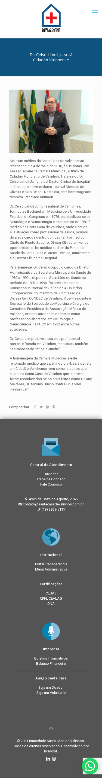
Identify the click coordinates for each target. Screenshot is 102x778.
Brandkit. (51, 751)
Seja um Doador (51, 687)
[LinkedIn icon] (48, 758)
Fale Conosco (51, 484)
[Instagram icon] (54, 758)
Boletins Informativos (51, 658)
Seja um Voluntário (51, 693)
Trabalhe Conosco (51, 479)
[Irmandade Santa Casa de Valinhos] (51, 18)
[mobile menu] (94, 11)
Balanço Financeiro (51, 663)
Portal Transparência (51, 564)
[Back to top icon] (51, 728)
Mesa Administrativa (51, 569)
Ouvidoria (51, 474)
